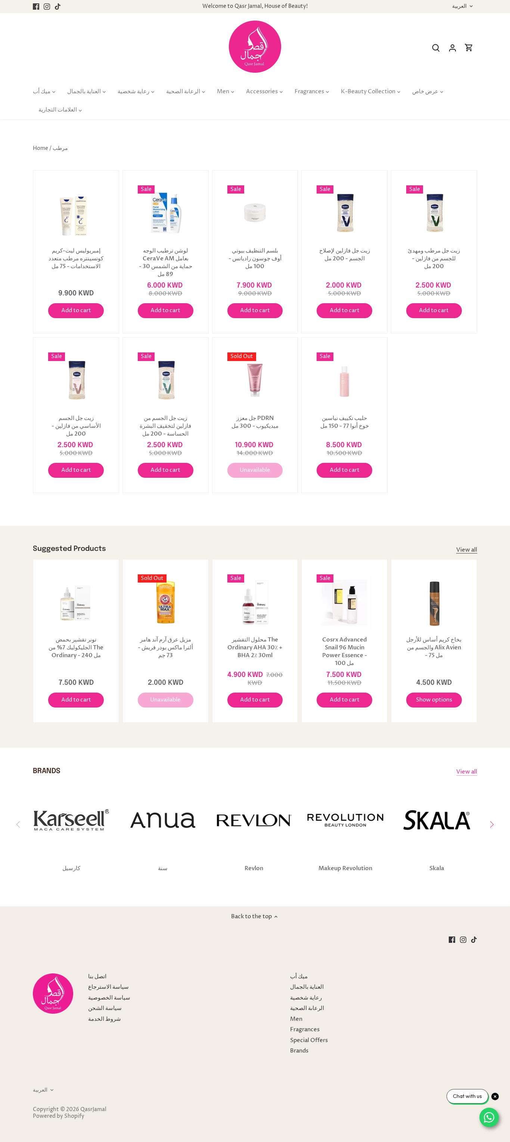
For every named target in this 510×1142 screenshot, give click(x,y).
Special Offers (309, 1040)
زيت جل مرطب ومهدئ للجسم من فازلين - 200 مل (434, 258)
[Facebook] (36, 6)
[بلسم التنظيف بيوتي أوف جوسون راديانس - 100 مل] (255, 213)
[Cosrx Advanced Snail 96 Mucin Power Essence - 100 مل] (344, 602)
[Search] (436, 48)
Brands (299, 1051)
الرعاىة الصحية (307, 1008)
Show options (434, 700)
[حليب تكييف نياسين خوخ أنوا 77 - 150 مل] (344, 380)
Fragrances (305, 1029)
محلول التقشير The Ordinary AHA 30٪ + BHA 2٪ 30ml (255, 647)
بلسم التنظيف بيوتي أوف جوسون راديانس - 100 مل (255, 258)
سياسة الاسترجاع (108, 987)
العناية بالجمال (307, 987)
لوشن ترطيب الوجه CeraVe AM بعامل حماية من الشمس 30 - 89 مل (165, 262)
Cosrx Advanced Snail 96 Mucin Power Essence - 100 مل (344, 651)
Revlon (254, 868)
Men (296, 1019)
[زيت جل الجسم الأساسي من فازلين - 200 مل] (76, 380)
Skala (436, 868)
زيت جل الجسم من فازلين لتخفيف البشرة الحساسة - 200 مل (165, 425)
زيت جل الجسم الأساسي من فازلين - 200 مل (76, 425)
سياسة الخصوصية (109, 998)
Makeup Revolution (345, 868)
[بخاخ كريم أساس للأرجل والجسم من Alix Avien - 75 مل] (434, 602)
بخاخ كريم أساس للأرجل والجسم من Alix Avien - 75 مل (433, 647)
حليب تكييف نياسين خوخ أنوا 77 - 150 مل (344, 422)
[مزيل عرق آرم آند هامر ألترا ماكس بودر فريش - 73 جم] (165, 602)
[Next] (491, 824)
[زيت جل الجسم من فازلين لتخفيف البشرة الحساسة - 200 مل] (165, 380)
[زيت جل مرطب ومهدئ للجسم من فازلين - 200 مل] (434, 213)
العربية (459, 6)
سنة (163, 868)
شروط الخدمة (104, 1019)
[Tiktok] (58, 6)
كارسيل (71, 868)
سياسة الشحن (105, 1008)
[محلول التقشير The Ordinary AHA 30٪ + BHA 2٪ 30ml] (255, 602)
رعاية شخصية (306, 998)
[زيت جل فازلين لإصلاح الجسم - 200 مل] (344, 213)
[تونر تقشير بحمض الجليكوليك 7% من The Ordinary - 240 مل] (76, 602)
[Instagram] (47, 6)
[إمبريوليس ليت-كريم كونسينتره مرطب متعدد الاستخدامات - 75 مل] (76, 213)
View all (466, 550)
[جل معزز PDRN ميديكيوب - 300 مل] (255, 380)
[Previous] (18, 824)
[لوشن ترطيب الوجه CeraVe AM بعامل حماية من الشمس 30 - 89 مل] (165, 213)
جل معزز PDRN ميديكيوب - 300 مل (255, 422)
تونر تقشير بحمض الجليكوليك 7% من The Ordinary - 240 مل (76, 647)
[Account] (452, 48)
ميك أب (299, 977)
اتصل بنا (97, 977)
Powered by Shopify (58, 1116)
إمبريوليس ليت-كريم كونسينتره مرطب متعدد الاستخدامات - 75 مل (76, 258)
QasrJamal (93, 1109)
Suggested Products (69, 548)
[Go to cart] (468, 48)
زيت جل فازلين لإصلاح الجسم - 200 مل (344, 254)
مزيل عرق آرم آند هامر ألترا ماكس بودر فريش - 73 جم (165, 647)
